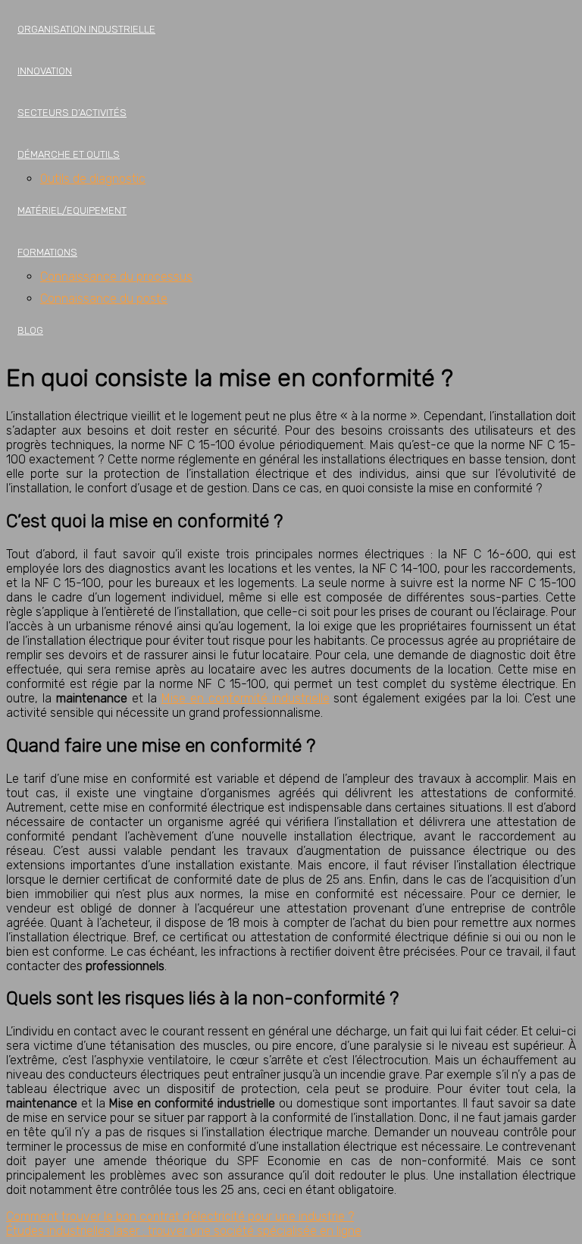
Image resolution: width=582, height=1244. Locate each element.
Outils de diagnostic (93, 178)
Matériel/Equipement (72, 210)
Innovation (44, 71)
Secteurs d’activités (72, 112)
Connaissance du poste (103, 298)
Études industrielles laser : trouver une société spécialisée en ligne (183, 1231)
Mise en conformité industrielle (245, 698)
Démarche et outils (68, 154)
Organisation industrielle (86, 29)
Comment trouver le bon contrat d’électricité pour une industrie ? (180, 1216)
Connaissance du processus (116, 276)
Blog (30, 330)
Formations (47, 252)
